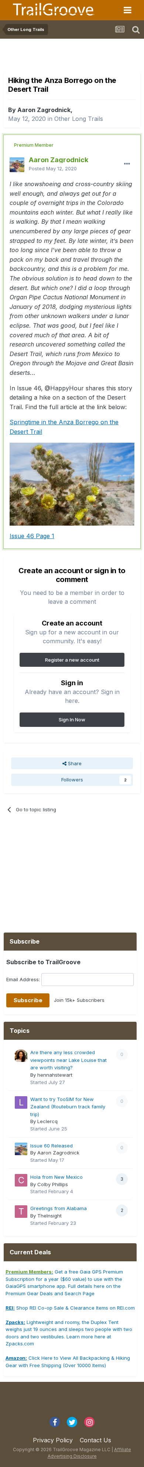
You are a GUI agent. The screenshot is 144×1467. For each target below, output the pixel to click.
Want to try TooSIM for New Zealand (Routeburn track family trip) (67, 1106)
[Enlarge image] (72, 483)
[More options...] (127, 164)
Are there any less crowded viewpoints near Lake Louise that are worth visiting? (68, 1059)
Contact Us (95, 1440)
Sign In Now (72, 719)
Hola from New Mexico (56, 1177)
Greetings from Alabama (58, 1208)
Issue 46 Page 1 (32, 536)
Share (74, 763)
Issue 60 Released (51, 1146)
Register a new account (72, 660)
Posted (53, 168)
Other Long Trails (78, 118)
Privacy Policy (53, 1440)
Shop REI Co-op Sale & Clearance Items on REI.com (70, 1308)
